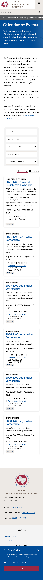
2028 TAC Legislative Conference (19, 336)
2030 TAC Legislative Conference (19, 422)
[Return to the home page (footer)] (21, 480)
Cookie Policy (23, 557)
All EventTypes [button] (13, 139)
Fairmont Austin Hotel (17, 266)
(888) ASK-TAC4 (28, 513)
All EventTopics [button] (14, 147)
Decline (21, 575)
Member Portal (10, 536)
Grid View (24, 171)
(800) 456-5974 (19, 518)
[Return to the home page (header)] (5, 4)
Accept (21, 568)
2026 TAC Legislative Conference (19, 238)
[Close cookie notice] (38, 550)
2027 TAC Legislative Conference (19, 287)
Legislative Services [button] (15, 162)
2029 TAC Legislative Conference (19, 379)
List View (35, 171)
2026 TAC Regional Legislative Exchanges (19, 183)
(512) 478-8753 (17, 507)
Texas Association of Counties (13, 17)
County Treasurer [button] (14, 154)
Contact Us (8, 541)
